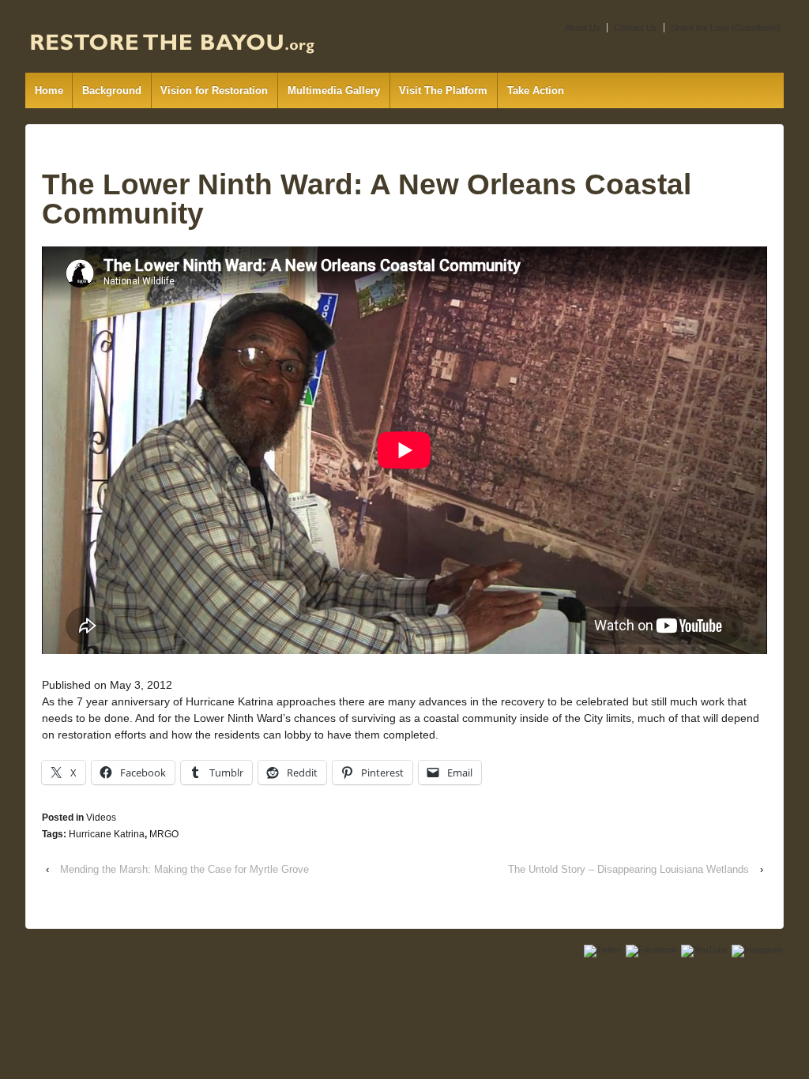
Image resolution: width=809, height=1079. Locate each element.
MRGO (164, 834)
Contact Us (635, 27)
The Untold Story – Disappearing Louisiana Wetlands (628, 869)
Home (49, 90)
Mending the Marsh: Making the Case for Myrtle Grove (184, 869)
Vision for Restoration (214, 90)
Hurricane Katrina (107, 834)
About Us (582, 27)
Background (111, 90)
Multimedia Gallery (334, 90)
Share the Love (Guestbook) (726, 27)
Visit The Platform (443, 90)
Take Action (535, 90)
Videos (101, 817)
